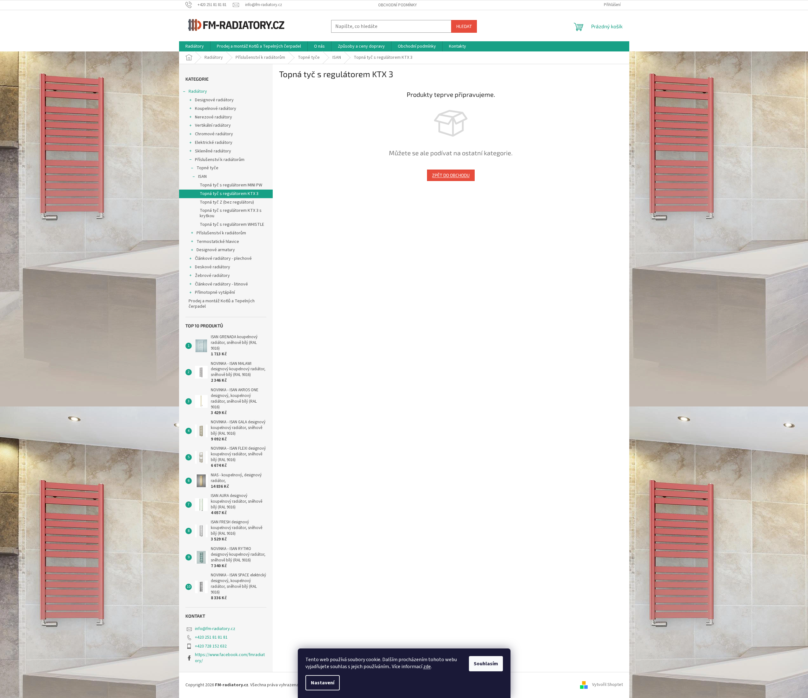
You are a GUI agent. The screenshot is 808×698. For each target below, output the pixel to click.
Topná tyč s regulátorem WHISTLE (232, 224)
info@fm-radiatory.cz (215, 629)
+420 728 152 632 (211, 646)
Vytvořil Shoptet (607, 685)
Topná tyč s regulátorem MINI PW (231, 185)
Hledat (464, 26)
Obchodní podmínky (397, 5)
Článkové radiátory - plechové (223, 258)
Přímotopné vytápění (215, 292)
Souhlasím (486, 663)
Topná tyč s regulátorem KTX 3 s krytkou (231, 213)
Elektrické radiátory (213, 142)
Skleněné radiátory (213, 151)
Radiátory (198, 91)
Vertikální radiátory (213, 125)
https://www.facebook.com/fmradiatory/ (230, 658)
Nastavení (322, 682)
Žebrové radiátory (212, 275)
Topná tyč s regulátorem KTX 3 (229, 194)
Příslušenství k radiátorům (219, 160)
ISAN (202, 176)
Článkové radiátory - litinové (221, 284)
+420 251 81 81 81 (211, 637)
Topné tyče (207, 168)
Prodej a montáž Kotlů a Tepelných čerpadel (222, 304)
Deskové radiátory (212, 267)
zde (427, 666)
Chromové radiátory (214, 134)
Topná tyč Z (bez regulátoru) (227, 202)
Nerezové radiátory (213, 117)
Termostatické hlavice (218, 241)
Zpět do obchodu (451, 175)
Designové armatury (216, 250)
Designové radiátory (214, 100)
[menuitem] (194, 46)
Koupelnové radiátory (215, 108)
